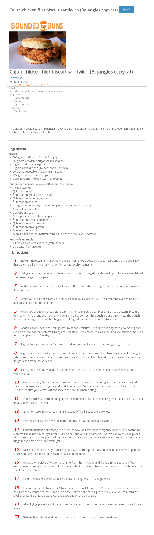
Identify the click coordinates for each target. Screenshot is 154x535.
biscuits (19, 84)
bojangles (32, 84)
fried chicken (59, 84)
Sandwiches (16, 78)
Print (126, 9)
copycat (44, 84)
